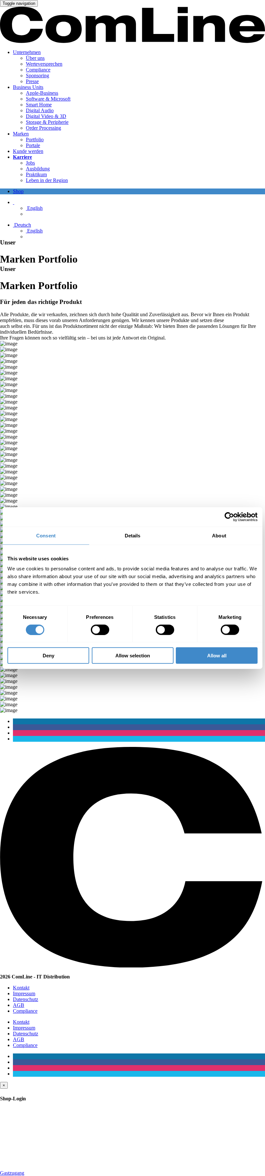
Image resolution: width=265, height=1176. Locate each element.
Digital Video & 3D (46, 116)
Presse (32, 81)
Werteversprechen (44, 64)
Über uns (35, 58)
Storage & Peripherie (47, 122)
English (34, 208)
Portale (33, 145)
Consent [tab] (46, 535)
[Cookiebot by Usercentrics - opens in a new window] (229, 517)
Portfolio (35, 139)
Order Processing (43, 128)
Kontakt (21, 987)
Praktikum (36, 174)
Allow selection (132, 655)
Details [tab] (133, 535)
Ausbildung (38, 168)
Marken (21, 133)
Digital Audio (40, 110)
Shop (18, 191)
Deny (48, 655)
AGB (18, 1005)
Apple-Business (42, 93)
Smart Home (39, 104)
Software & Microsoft (48, 99)
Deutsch (22, 225)
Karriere (22, 157)
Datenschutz (25, 999)
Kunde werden (28, 151)
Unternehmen (27, 52)
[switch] (100, 629)
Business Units (28, 87)
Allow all (217, 655)
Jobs (30, 163)
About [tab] (219, 535)
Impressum (24, 993)
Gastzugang (12, 1173)
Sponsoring (37, 75)
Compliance (38, 69)
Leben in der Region (47, 180)
